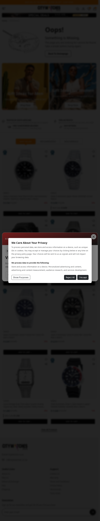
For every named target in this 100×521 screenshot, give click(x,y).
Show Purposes (21, 277)
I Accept (83, 277)
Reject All (70, 277)
